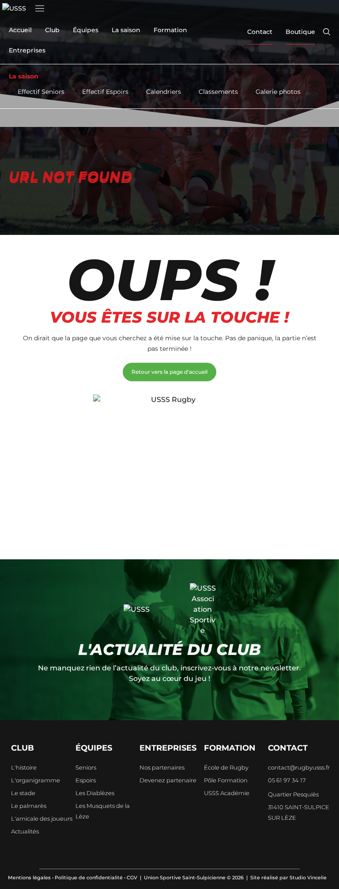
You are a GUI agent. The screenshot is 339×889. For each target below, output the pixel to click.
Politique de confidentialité (89, 877)
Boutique (300, 32)
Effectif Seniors (41, 92)
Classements (218, 92)
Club (52, 30)
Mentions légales (29, 877)
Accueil (20, 30)
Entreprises (27, 50)
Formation (170, 30)
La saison (126, 30)
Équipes (85, 30)
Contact (259, 32)
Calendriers (163, 92)
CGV (132, 877)
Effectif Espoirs (105, 92)
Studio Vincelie (308, 877)
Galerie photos (278, 92)
